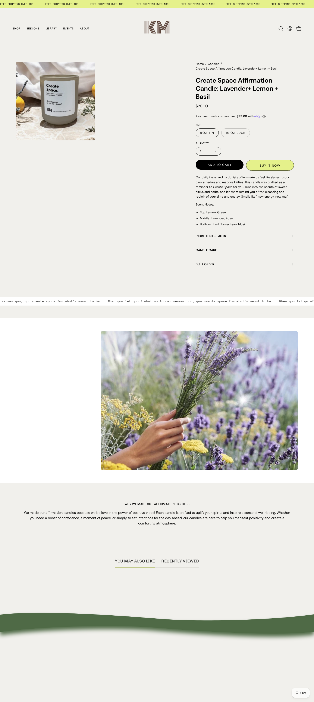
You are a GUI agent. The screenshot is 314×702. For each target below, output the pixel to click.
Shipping (81, 671)
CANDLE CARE (206, 250)
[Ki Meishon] (157, 29)
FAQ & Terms (84, 663)
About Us (81, 649)
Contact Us (83, 656)
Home (200, 64)
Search (21, 649)
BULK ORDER (205, 264)
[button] (280, 28)
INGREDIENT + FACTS (211, 236)
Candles (213, 64)
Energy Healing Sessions (35, 663)
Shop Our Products (30, 656)
